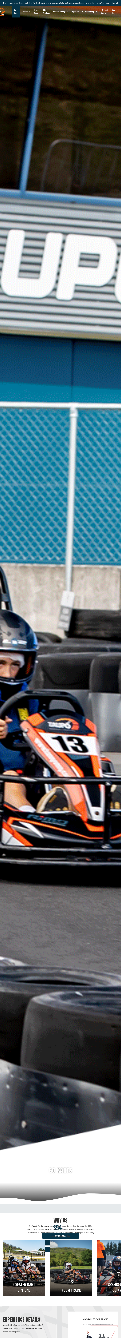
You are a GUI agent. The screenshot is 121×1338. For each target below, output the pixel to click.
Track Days (36, 12)
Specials (75, 11)
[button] (26, 11)
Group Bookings (59, 11)
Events (25, 11)
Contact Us (115, 12)
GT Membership (88, 11)
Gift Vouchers (46, 12)
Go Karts (16, 12)
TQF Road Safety (104, 12)
